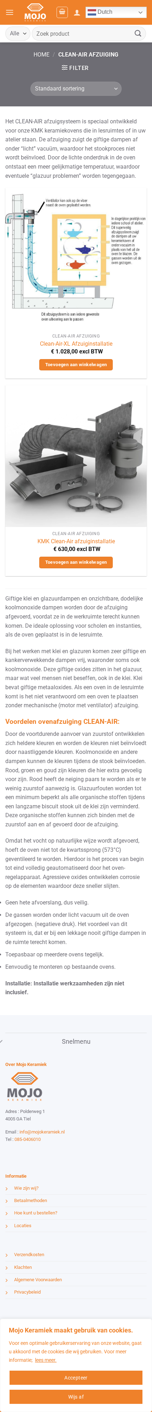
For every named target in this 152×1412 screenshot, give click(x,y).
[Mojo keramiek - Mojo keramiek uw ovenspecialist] (35, 12)
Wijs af (76, 1397)
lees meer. (46, 1360)
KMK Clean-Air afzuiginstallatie (76, 541)
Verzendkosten (29, 1254)
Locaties (22, 1225)
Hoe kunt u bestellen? (35, 1212)
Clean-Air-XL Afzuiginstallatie (76, 343)
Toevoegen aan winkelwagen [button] (76, 364)
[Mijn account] (77, 12)
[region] (76, 1365)
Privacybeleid (27, 1292)
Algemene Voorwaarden (38, 1279)
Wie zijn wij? (26, 1188)
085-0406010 (27, 1139)
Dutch (104, 12)
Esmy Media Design (49, 1152)
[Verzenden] (138, 33)
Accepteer (76, 1378)
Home (41, 54)
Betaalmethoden (30, 1200)
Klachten (23, 1267)
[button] (9, 12)
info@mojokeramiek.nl (42, 1132)
